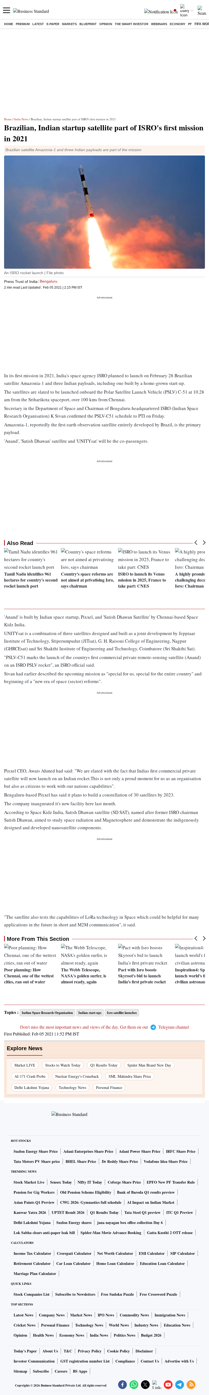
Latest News (23, 1315)
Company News (51, 1315)
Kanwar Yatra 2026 (30, 1212)
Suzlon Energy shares (73, 1222)
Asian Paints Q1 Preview (34, 1202)
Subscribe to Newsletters (75, 1294)
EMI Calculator (152, 1253)
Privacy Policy (90, 1351)
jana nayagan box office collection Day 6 (130, 1222)
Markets (69, 24)
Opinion (105, 24)
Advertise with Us (179, 1361)
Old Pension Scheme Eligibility (85, 1192)
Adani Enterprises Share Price (88, 1151)
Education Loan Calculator (162, 1263)
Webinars (159, 24)
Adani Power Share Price (139, 1151)
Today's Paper (25, 1351)
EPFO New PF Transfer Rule (171, 1182)
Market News (81, 1315)
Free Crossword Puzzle (158, 1294)
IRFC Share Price (180, 1151)
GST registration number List (85, 1361)
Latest (38, 24)
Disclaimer (144, 1351)
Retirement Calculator (32, 1263)
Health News (43, 1335)
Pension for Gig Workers (34, 1192)
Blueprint (88, 24)
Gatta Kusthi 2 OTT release (170, 1232)
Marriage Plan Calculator (35, 1273)
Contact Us (150, 1361)
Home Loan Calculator (115, 1263)
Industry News (146, 1325)
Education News (177, 1325)
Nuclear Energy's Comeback (77, 1076)
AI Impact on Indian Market (150, 1202)
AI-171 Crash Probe (29, 1076)
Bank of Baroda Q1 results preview (146, 1192)
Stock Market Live (29, 1182)
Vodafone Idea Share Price (166, 1161)
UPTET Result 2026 (68, 1212)
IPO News (106, 1315)
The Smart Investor (131, 24)
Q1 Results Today (104, 1065)
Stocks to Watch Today (63, 1065)
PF (190, 24)
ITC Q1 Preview (179, 1212)
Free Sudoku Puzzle (117, 1294)
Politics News (124, 1335)
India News (21, 119)
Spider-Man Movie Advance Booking (111, 1232)
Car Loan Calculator (73, 1263)
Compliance (125, 1361)
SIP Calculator (182, 1253)
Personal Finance (109, 1087)
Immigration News (170, 1315)
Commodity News (134, 1315)
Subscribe (41, 1371)
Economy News (71, 1335)
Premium (23, 24)
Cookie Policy (118, 1351)
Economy (177, 24)
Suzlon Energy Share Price (36, 1151)
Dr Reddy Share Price (120, 1161)
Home (8, 24)
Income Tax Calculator (32, 1253)
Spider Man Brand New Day (149, 1065)
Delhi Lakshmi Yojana (31, 1087)
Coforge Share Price (124, 1182)
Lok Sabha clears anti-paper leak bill (44, 1232)
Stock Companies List (32, 1294)
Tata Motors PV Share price (37, 1161)
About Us (50, 1351)
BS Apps (80, 1371)
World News (119, 1325)
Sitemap (20, 1371)
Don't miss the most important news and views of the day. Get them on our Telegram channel (104, 1027)
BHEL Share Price (81, 1161)
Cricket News (24, 1325)
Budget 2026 (151, 1335)
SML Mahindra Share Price (130, 1076)
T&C (68, 1351)
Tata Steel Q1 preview (142, 1212)
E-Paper (53, 24)
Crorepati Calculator (74, 1253)
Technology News (72, 1087)
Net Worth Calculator (115, 1253)
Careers (61, 1371)
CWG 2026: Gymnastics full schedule (90, 1202)
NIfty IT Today (90, 1182)
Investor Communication (34, 1361)
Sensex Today (61, 1182)
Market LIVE (24, 1065)
